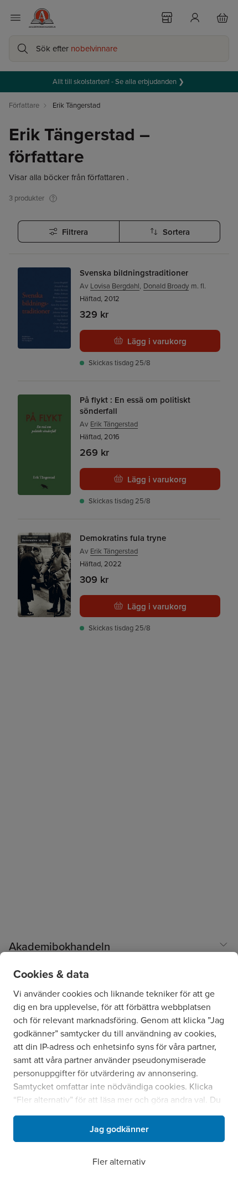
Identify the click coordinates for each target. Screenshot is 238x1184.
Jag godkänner (119, 1129)
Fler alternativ (119, 1161)
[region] (119, 1068)
